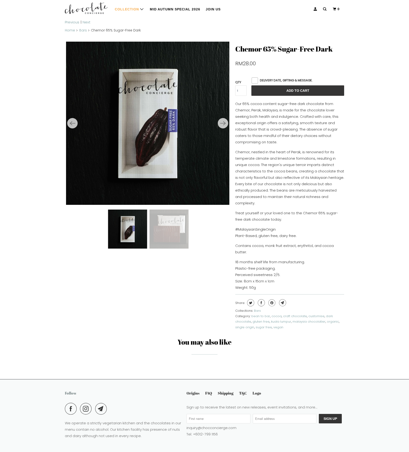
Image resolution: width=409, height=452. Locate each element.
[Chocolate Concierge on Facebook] (72, 409)
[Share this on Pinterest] (271, 302)
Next (86, 22)
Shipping (225, 393)
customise (316, 316)
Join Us (213, 9)
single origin (244, 327)
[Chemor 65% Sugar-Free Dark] (147, 123)
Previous (72, 22)
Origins (193, 393)
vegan (278, 327)
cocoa (276, 316)
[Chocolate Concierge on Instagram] (87, 409)
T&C (243, 393)
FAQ (208, 393)
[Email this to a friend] (282, 302)
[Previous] (72, 123)
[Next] (223, 123)
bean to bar (260, 316)
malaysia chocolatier (309, 321)
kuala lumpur (281, 321)
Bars (83, 30)
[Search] (325, 9)
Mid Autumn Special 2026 (175, 9)
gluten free (261, 321)
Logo (257, 393)
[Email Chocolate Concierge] (102, 409)
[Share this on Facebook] (261, 302)
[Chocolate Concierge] (86, 8)
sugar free (264, 327)
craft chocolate (295, 316)
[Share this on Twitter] (250, 302)
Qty (238, 82)
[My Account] (316, 9)
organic (333, 321)
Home (70, 30)
